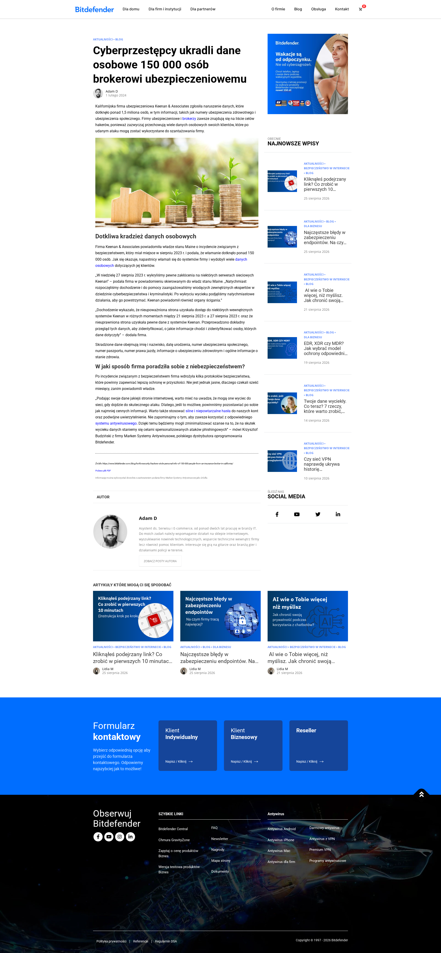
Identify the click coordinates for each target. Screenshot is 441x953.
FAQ (214, 828)
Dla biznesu (313, 226)
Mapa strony (220, 861)
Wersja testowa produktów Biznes (179, 869)
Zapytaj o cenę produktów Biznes (178, 853)
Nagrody (217, 850)
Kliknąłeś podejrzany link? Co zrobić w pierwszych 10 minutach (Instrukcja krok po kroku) (325, 189)
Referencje (140, 941)
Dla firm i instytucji (165, 9)
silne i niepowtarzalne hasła (208, 411)
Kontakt (342, 9)
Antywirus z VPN (322, 839)
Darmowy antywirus (324, 828)
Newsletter (219, 839)
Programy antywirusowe (327, 861)
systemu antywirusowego (116, 423)
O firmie (278, 9)
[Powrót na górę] (421, 795)
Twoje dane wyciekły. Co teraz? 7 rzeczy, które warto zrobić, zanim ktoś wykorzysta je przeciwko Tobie (325, 413)
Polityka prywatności (111, 941)
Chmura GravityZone (174, 840)
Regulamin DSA (166, 941)
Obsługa (318, 9)
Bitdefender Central (173, 829)
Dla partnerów (202, 9)
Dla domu (131, 9)
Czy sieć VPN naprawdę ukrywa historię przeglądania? (322, 466)
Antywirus (276, 814)
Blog (298, 9)
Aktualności (103, 39)
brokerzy (189, 118)
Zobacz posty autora (160, 561)
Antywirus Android (282, 829)
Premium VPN (320, 850)
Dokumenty (220, 871)
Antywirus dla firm (281, 862)
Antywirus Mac (279, 851)
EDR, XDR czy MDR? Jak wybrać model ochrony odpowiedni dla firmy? (324, 351)
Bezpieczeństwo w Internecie (327, 168)
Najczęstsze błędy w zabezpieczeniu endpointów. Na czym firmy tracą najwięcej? (326, 242)
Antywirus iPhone (281, 840)
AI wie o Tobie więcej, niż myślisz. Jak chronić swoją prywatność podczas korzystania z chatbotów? (324, 303)
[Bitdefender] (94, 9)
